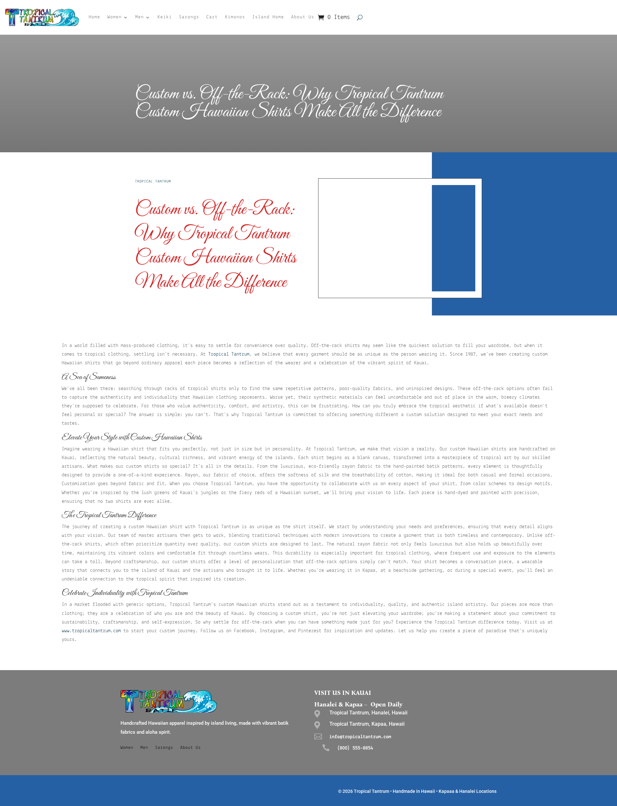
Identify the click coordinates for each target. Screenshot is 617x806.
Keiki (164, 17)
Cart (212, 17)
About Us (302, 17)
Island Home (268, 17)
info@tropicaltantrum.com (360, 737)
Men (139, 17)
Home (94, 17)
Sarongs (189, 17)
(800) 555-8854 (355, 748)
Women (114, 17)
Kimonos (235, 17)
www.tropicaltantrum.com (91, 630)
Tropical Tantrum (153, 181)
